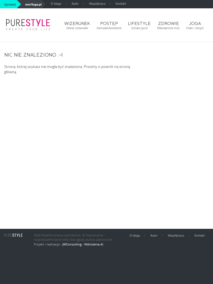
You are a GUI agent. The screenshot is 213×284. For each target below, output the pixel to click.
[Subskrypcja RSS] (211, 4)
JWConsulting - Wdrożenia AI (82, 244)
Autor (75, 3)
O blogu (56, 3)
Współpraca (97, 3)
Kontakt (121, 3)
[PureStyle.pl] (28, 24)
